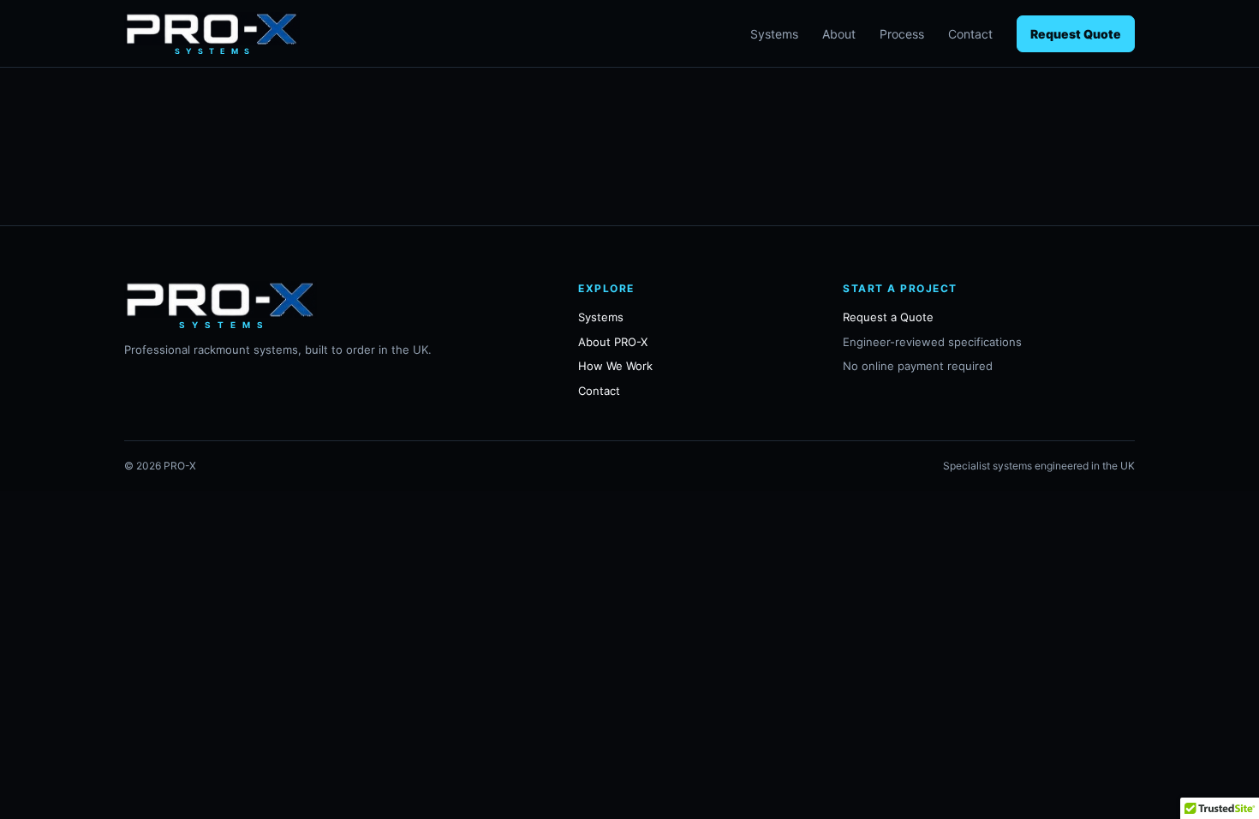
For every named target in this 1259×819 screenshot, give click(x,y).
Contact (970, 34)
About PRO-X (612, 342)
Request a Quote (888, 317)
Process (902, 34)
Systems (774, 34)
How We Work (615, 366)
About (839, 34)
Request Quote (1075, 34)
